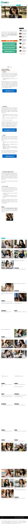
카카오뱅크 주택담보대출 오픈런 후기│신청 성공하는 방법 (20, 348)
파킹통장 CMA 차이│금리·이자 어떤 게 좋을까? (24, 37)
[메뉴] (1, 5)
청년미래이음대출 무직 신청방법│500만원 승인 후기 (19, 358)
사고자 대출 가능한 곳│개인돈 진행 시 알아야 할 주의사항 (7, 258)
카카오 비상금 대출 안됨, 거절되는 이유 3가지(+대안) (19, 248)
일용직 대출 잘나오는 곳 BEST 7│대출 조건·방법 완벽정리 (20, 451)
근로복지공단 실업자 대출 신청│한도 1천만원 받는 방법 (7, 358)
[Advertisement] (9, 25)
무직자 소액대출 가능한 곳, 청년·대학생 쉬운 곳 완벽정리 (7, 248)
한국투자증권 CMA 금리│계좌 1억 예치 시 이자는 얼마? (24, 34)
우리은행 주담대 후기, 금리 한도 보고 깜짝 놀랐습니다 (24, 51)
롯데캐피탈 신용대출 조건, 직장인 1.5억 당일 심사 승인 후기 (24, 31)
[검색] (26, 5)
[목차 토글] (10, 67)
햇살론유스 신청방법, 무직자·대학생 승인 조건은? (6, 348)
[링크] (5, 2)
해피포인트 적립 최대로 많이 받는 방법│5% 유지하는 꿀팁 (7, 498)
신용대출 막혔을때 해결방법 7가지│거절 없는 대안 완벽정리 (7, 451)
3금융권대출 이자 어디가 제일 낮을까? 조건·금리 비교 (19, 384)
